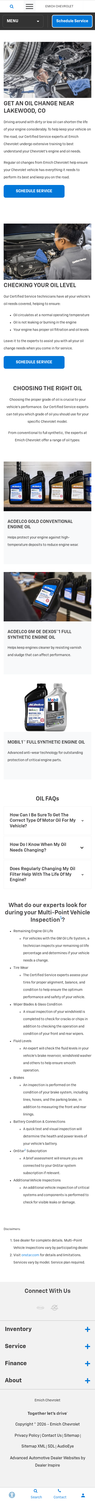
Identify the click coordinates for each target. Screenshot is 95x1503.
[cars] (40, 1307)
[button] (47, 821)
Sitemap (71, 1436)
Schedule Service (72, 21)
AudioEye (65, 1447)
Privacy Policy (27, 1436)
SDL (51, 1447)
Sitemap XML (33, 1447)
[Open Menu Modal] (30, 6)
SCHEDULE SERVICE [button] (34, 191)
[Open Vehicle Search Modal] (12, 6)
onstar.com (30, 1255)
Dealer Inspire (47, 1466)
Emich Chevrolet (65, 1425)
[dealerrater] (54, 1307)
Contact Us (52, 1436)
